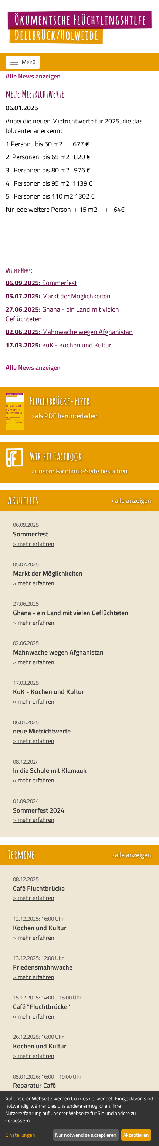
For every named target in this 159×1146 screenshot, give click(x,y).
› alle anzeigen (131, 500)
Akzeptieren (136, 1135)
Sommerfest (41, 283)
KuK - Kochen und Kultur (58, 345)
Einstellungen (20, 1135)
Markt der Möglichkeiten (58, 296)
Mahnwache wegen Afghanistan (69, 332)
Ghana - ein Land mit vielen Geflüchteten (62, 314)
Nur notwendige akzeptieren (85, 1135)
